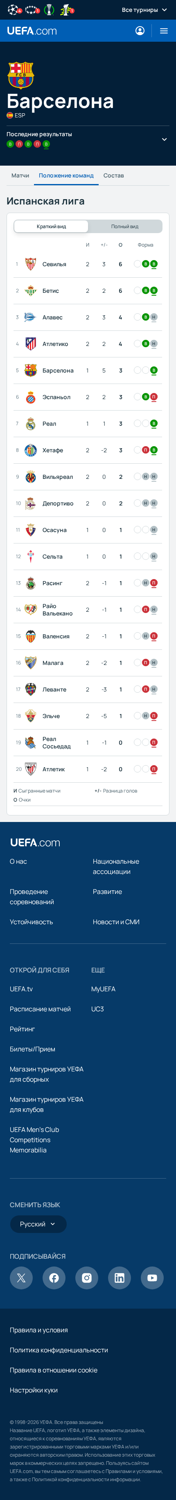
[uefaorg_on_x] (21, 1286)
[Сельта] (32, 556)
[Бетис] (32, 290)
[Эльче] (32, 716)
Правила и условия (39, 1329)
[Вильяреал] (32, 476)
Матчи (20, 175)
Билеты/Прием (32, 1048)
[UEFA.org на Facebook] (54, 1286)
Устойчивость (31, 921)
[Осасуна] (32, 530)
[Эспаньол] (32, 397)
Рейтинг (22, 1028)
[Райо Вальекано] (32, 609)
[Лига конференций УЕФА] (49, 8)
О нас (18, 861)
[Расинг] (32, 583)
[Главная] (35, 842)
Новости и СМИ (116, 921)
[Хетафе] (32, 450)
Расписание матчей (40, 1008)
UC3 (97, 1008)
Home (32, 31)
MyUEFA (103, 988)
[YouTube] (152, 1286)
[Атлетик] (32, 769)
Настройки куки (34, 1389)
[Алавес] (32, 317)
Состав (114, 175)
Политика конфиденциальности (59, 1349)
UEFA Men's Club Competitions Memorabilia (34, 1139)
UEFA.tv (21, 988)
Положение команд (66, 175)
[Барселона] (32, 370)
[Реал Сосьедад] (32, 742)
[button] (160, 31)
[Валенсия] (32, 636)
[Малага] (32, 662)
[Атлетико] (32, 343)
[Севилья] (32, 264)
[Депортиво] (32, 503)
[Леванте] (32, 689)
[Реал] (32, 423)
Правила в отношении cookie (53, 1369)
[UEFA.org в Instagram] (86, 1286)
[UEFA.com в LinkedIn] (119, 1286)
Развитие (107, 891)
